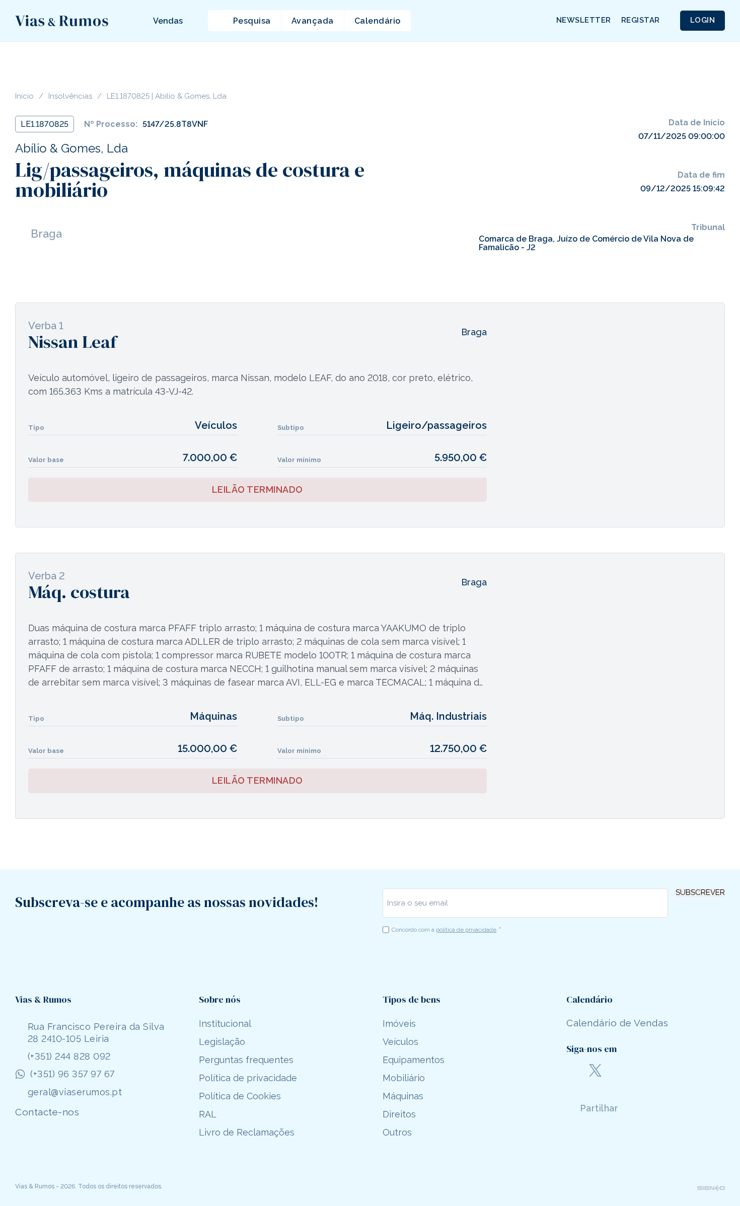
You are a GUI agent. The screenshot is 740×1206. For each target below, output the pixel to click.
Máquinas (403, 1096)
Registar (640, 20)
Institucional (225, 1023)
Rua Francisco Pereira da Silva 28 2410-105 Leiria (96, 1032)
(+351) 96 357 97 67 (72, 1074)
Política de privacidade (248, 1078)
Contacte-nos (47, 1111)
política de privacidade (466, 929)
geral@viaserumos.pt (75, 1092)
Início (24, 96)
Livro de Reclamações (246, 1132)
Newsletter (583, 20)
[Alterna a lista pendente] (142, 20)
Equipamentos (414, 1059)
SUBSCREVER (700, 892)
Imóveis (399, 1023)
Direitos (399, 1114)
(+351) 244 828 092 (69, 1056)
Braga (46, 233)
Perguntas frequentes (246, 1059)
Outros (397, 1132)
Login (702, 20)
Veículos (400, 1041)
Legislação (222, 1041)
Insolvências (70, 96)
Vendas (168, 21)
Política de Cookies (240, 1096)
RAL (207, 1114)
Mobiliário (404, 1078)
